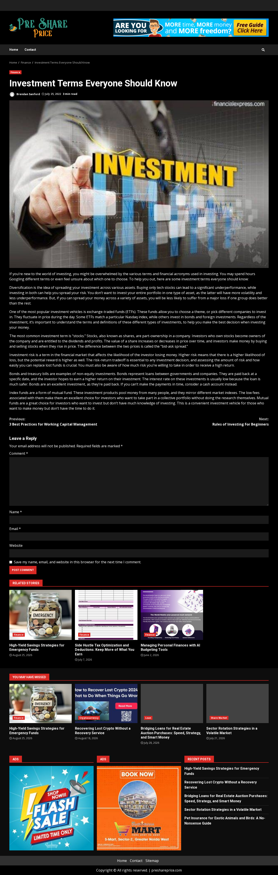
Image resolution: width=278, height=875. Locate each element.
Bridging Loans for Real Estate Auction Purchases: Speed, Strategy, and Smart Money (172, 703)
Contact (30, 49)
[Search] (263, 50)
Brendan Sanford (28, 94)
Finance (15, 72)
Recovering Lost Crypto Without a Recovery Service (106, 703)
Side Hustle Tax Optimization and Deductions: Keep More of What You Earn (106, 615)
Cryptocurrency (88, 717)
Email (15, 528)
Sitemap (152, 860)
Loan (148, 717)
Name (15, 512)
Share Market (219, 717)
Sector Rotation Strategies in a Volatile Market (237, 703)
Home (13, 49)
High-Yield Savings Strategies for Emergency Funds (40, 615)
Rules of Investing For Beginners (240, 422)
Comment (18, 453)
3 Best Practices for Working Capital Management (53, 422)
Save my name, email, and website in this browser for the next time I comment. (77, 562)
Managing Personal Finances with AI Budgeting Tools (172, 615)
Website (16, 545)
